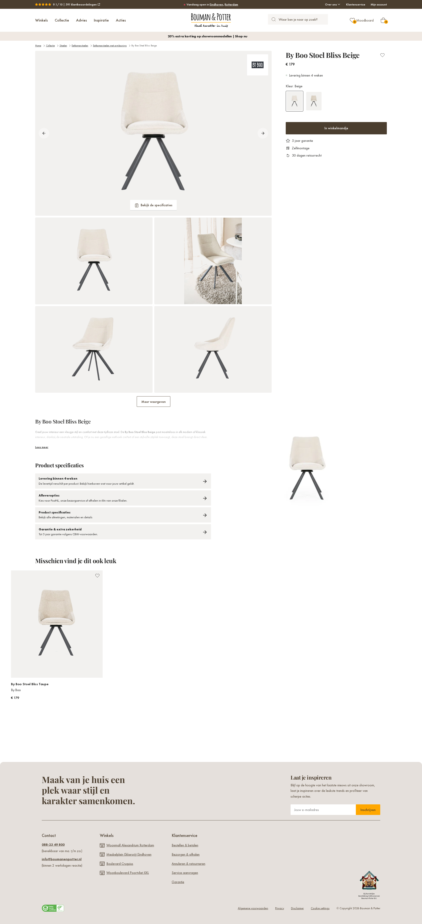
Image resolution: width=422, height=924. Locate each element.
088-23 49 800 (53, 844)
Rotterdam (231, 4)
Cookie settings (320, 908)
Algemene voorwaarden (253, 908)
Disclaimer (297, 908)
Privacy (279, 908)
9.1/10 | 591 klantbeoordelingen (75, 4)
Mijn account (379, 4)
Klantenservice (355, 4)
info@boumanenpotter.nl (62, 859)
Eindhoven (216, 4)
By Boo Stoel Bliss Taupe (29, 684)
